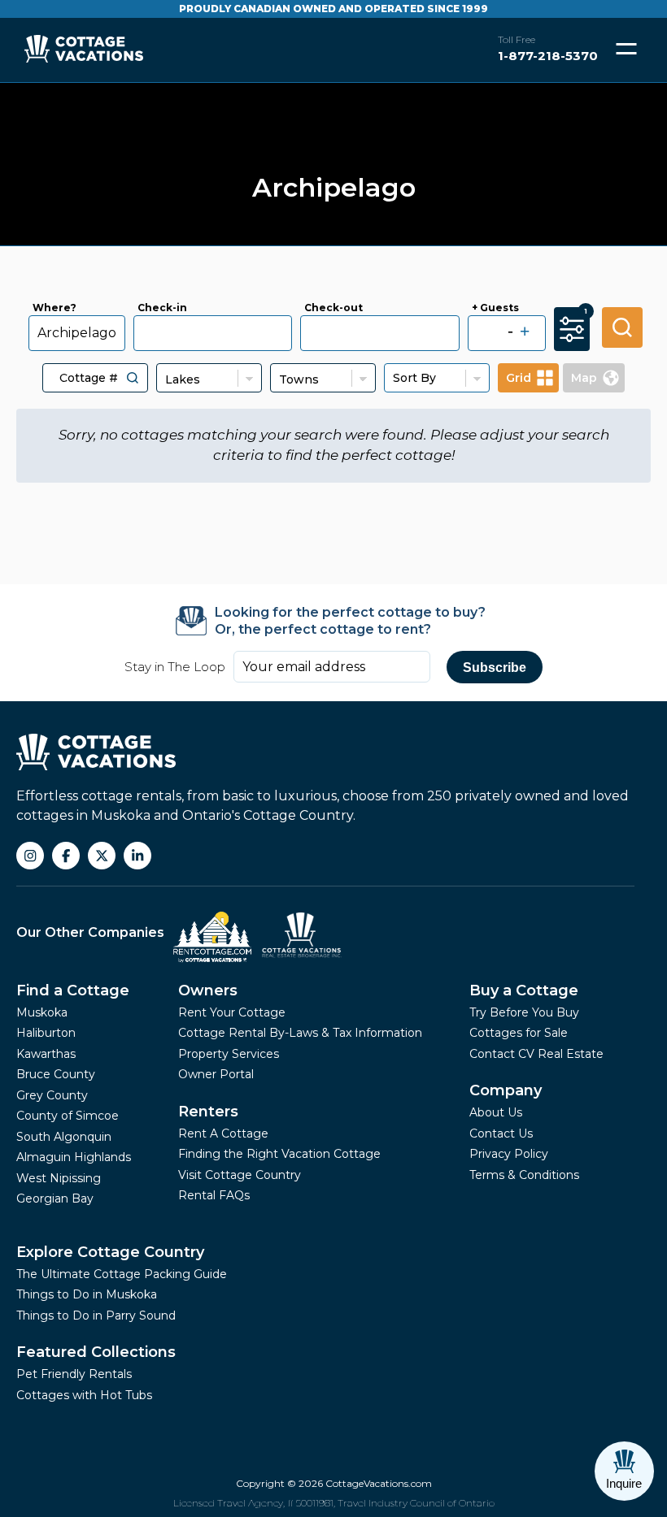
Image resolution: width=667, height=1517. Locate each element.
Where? (54, 308)
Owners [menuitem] (208, 990)
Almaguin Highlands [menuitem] (73, 1157)
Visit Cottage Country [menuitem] (239, 1175)
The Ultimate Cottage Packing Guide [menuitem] (121, 1274)
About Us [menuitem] (495, 1112)
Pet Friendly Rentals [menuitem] (74, 1374)
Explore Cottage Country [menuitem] (110, 1252)
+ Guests (495, 308)
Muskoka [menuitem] (42, 1012)
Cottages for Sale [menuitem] (518, 1032)
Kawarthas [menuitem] (46, 1054)
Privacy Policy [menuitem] (508, 1153)
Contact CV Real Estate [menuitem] (536, 1054)
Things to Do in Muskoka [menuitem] (86, 1294)
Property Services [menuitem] (228, 1054)
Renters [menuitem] (208, 1111)
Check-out (333, 308)
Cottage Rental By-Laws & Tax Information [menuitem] (300, 1032)
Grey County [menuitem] (52, 1095)
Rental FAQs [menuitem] (214, 1195)
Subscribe (494, 667)
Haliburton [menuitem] (46, 1032)
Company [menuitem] (505, 1090)
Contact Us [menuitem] (501, 1133)
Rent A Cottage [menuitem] (223, 1133)
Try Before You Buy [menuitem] (524, 1012)
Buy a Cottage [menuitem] (523, 990)
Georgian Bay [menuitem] (55, 1198)
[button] (132, 377)
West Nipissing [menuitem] (58, 1178)
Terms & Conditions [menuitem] (524, 1175)
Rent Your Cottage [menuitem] (232, 1012)
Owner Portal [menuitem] (216, 1074)
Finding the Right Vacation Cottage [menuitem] (279, 1153)
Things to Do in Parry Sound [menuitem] (96, 1315)
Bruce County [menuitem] (55, 1074)
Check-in (162, 308)
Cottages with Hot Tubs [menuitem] (84, 1395)
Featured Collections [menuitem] (96, 1352)
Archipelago (76, 332)
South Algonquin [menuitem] (63, 1136)
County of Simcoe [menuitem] (67, 1115)
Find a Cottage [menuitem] (72, 990)
